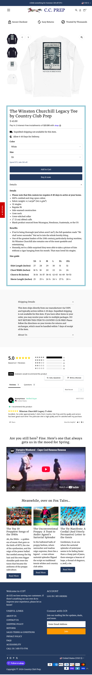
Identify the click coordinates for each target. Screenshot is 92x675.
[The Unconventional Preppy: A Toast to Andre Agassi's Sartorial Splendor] (46, 516)
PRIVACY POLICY (14, 636)
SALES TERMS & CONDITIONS (20, 632)
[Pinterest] (13, 658)
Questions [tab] (28, 384)
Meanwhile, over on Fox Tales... (46, 501)
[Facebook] (7, 658)
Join (66, 631)
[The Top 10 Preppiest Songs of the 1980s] (19, 516)
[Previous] (22, 37)
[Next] (28, 37)
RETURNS (11, 628)
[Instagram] (10, 658)
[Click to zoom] (81, 37)
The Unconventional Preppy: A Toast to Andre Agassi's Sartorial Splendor (45, 533)
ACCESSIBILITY (13, 644)
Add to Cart (46, 169)
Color (12, 141)
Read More (14, 576)
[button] (78, 422)
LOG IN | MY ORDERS (57, 596)
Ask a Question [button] (54, 378)
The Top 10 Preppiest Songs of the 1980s (17, 531)
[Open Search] (76, 10)
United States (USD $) (72, 658)
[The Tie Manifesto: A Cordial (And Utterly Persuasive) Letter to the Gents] (73, 516)
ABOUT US (11, 616)
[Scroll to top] (87, 668)
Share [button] (13, 422)
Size (12, 152)
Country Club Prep (32, 669)
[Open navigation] (8, 10)
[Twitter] (16, 658)
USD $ (86, 3)
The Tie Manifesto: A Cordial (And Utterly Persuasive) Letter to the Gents (73, 533)
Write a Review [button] (75, 378)
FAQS (9, 640)
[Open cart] (84, 10)
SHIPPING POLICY (14, 624)
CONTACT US (12, 620)
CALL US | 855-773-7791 (17, 648)
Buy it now (46, 177)
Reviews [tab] (12, 384)
